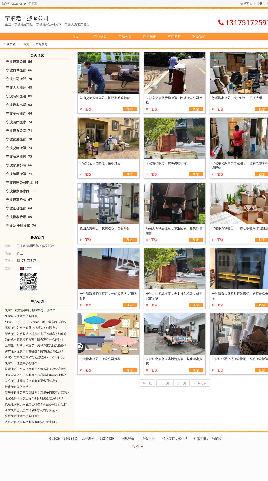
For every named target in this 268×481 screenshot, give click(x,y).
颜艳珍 (216, 438)
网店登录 (128, 438)
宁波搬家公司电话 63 (22, 182)
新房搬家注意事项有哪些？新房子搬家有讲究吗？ (37, 392)
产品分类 (125, 36)
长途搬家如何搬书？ (18, 386)
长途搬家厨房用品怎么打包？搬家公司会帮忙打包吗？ (37, 404)
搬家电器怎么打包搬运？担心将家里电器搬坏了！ (37, 375)
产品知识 (149, 36)
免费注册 (148, 438)
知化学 (6, 3)
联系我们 (199, 36)
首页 (75, 36)
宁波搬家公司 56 (19, 61)
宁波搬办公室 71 (19, 130)
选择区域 (246, 3)
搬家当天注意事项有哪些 (21, 316)
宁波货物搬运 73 (19, 148)
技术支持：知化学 (175, 438)
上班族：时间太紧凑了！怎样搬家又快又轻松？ (36, 345)
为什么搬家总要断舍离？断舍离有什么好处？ (34, 339)
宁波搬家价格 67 (19, 199)
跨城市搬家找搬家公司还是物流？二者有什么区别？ (37, 357)
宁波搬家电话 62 (19, 105)
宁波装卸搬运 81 (19, 96)
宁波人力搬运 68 (19, 87)
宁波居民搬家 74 (19, 122)
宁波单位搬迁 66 (19, 113)
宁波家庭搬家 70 (19, 139)
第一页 (147, 383)
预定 (130, 109)
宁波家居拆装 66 (19, 165)
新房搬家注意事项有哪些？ (22, 416)
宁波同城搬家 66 (19, 70)
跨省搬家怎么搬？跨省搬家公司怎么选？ (31, 410)
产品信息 (100, 36)
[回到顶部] (263, 475)
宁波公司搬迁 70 (19, 79)
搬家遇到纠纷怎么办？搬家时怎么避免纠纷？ (34, 398)
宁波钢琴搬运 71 (19, 174)
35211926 (107, 438)
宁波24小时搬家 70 (21, 225)
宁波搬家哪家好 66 (21, 191)
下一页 (181, 383)
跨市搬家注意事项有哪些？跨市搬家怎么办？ (34, 351)
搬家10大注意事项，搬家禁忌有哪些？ (30, 310)
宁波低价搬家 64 (19, 208)
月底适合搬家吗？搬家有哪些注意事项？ (31, 422)
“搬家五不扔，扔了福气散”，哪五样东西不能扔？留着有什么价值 (37, 322)
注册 (259, 3)
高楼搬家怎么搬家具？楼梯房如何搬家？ (31, 328)
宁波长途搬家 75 (19, 156)
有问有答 (174, 36)
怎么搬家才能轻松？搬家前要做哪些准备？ (33, 381)
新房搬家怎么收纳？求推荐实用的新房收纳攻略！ (37, 334)
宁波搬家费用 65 (19, 217)
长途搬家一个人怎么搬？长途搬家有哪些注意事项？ (37, 369)
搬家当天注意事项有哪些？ (22, 363)
